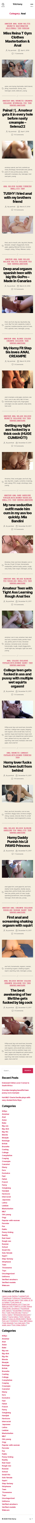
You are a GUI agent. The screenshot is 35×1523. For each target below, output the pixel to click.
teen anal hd (13, 743)
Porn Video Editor (19, 1325)
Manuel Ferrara (19, 247)
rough (19, 483)
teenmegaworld (20, 818)
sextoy (20, 88)
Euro (4, 1170)
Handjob (5, 1191)
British (20, 981)
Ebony (4, 1167)
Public (4, 1229)
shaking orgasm (23, 968)
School (5, 1247)
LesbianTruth (24, 1296)
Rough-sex (27, 497)
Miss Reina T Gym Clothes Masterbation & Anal (17, 39)
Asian (20, 23)
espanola (21, 324)
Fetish (4, 1179)
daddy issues (25, 889)
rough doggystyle (24, 646)
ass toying (12, 86)
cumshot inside (16, 639)
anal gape (18, 397)
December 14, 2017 (25, 930)
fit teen (25, 399)
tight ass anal (27, 648)
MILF (4, 1212)
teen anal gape (25, 895)
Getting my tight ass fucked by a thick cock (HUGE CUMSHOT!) (17, 431)
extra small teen (19, 732)
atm (19, 242)
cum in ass (12, 399)
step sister (27, 404)
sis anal (14, 404)
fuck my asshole (17, 1050)
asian (6, 86)
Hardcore (26, 495)
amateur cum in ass (11, 637)
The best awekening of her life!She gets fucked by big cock (17, 996)
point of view (9, 172)
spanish (11, 328)
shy (19, 174)
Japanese (6, 1200)
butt (16, 324)
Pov (25, 103)
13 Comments (19, 694)
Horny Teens (7, 1315)
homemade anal (21, 170)
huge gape (25, 401)
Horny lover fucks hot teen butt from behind (17, 766)
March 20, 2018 (25, 286)
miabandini (8, 566)
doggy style (15, 814)
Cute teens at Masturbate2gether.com (11, 1303)
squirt (7, 971)
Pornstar (27, 186)
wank (13, 91)
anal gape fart (9, 887)
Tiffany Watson (20, 249)
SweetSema (26, 1298)
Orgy (4, 1217)
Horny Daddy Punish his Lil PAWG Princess (17, 841)
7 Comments (18, 53)
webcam (19, 91)
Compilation (7, 1155)
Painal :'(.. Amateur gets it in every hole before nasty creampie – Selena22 (17, 118)
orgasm (22, 966)
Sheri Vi (23, 816)
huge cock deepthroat (16, 736)
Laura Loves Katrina (10, 1296)
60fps (4, 1111)
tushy (28, 249)
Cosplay (5, 1158)
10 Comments (19, 135)
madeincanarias (16, 326)
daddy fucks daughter (12, 889)
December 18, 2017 (25, 526)
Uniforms (6, 1276)
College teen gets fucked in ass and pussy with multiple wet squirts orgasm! (17, 678)
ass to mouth (12, 242)
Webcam (25, 28)
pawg (10, 483)
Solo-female (11, 28)
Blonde (19, 186)
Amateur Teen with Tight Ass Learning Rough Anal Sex (17, 592)
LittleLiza (16, 1298)
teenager (8, 91)
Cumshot (24, 753)
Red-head (6, 1238)
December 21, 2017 (24, 443)
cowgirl (13, 245)
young (25, 91)
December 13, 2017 (25, 1007)
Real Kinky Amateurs (11, 1308)
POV (6, 328)
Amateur (8, 23)
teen (15, 328)
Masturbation (22, 26)
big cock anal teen (19, 727)
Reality (5, 1235)
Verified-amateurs (17, 105)
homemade (9, 401)
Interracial (18, 103)
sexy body (8, 569)
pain (6, 483)
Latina (4, 1203)
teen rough (16, 569)
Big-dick (11, 186)
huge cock (16, 401)
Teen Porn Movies (14, 1313)
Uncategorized (8, 1274)
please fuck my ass (15, 738)
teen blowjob (8, 1323)
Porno (24, 1313)
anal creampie (9, 397)
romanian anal (16, 644)
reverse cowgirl (25, 814)
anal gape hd (19, 887)
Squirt (25, 663)
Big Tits (11, 324)
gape (6, 247)
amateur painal (10, 167)
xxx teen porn (20, 1323)
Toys (4, 1271)
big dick (24, 242)
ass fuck (18, 167)
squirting (12, 971)
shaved (17, 816)
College (27, 338)
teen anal (8, 406)
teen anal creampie (18, 740)
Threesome (7, 1268)
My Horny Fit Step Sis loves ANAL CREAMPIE (18, 352)
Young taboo (13, 1317)
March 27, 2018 (25, 207)
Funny (4, 1185)
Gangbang (6, 1188)
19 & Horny (17, 4)
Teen (19, 28)
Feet (4, 1176)
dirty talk (19, 399)
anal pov (25, 397)
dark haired (28, 86)
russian (11, 816)
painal (30, 170)
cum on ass (25, 811)
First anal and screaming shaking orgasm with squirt (17, 921)
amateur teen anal (25, 637)
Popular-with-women (12, 497)
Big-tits (26, 23)
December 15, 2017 (25, 775)
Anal (15, 23)
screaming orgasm (11, 968)
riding (12, 249)
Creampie (28, 101)
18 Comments (19, 779)
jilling (6, 88)
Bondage (12, 170)
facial (27, 245)
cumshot (22, 481)
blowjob (7, 245)
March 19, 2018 (25, 361)
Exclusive (7, 103)
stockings (24, 483)
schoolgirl (8, 404)
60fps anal (8, 727)
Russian (17, 910)
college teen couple (18, 729)
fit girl (12, 564)
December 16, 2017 (25, 601)
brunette (18, 811)
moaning (29, 481)
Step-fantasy (7, 1259)
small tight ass (10, 648)
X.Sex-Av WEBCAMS (16, 1319)
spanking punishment (12, 895)
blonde (30, 242)
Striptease (6, 1262)
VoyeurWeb (17, 1311)
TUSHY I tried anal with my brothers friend (17, 197)
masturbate (13, 88)
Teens (4, 1317)
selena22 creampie (11, 174)
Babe (20, 259)
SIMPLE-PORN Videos (23, 1306)
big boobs (20, 86)
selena (25, 172)
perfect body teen (19, 891)
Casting (5, 1149)
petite (25, 566)
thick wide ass (16, 898)
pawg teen (8, 891)
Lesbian (5, 1206)
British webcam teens (10, 1300)
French (5, 1182)
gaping (11, 247)
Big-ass (26, 259)
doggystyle (20, 245)
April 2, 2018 (25, 50)
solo (24, 88)
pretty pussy (18, 172)
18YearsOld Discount (21, 1315)
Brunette (11, 26)
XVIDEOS (14, 1321)
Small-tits (15, 188)
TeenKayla (7, 1298)
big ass (17, 322)
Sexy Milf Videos (25, 1321)
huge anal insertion (17, 734)
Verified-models (9, 1282)
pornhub (13, 50)
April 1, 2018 (25, 131)
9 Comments (18, 364)
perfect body (17, 566)
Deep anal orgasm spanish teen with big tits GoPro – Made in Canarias (17, 275)
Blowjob (27, 579)
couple (16, 481)
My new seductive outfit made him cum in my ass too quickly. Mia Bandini (17, 513)
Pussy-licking (7, 1232)
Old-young (6, 1214)
